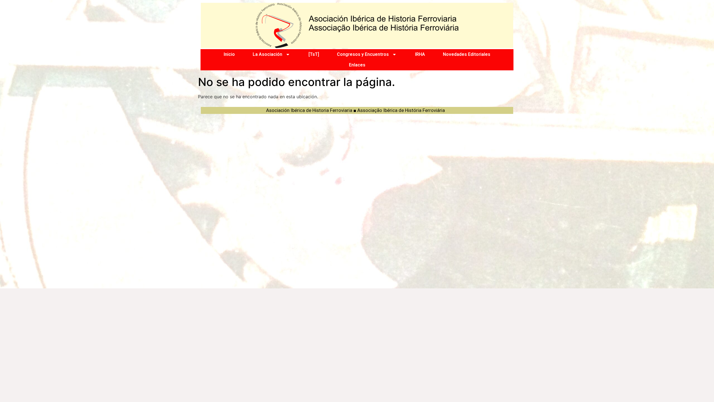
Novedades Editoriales (466, 54)
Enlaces (357, 65)
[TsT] (313, 54)
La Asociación (267, 54)
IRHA (420, 54)
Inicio (229, 54)
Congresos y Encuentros (363, 54)
